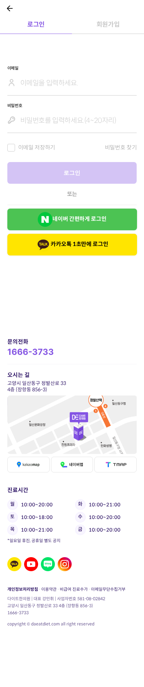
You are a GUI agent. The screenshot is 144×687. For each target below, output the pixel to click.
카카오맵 (28, 464)
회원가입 (108, 24)
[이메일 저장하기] (11, 148)
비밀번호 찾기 (121, 147)
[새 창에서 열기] (14, 564)
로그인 (36, 24)
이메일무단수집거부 (108, 589)
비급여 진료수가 (74, 589)
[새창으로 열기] (72, 424)
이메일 (13, 68)
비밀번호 (14, 105)
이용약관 (49, 589)
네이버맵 (72, 464)
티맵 (115, 464)
